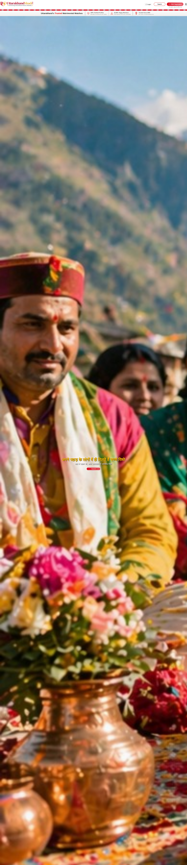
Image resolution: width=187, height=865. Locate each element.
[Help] (186, 4)
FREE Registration (176, 4)
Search (159, 4)
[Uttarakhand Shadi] (16, 4)
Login (149, 4)
